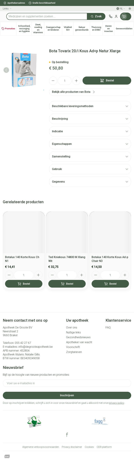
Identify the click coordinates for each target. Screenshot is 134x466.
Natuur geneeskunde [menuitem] (82, 28)
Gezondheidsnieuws (78, 337)
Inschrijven (67, 395)
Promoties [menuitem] (10, 28)
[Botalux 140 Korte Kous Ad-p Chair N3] (110, 232)
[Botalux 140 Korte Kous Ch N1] (23, 232)
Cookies (89, 447)
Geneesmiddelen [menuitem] (125, 29)
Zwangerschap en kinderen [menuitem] (54, 28)
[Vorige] (6, 70)
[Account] (116, 16)
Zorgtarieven (74, 352)
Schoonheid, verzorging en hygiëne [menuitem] (25, 28)
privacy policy (116, 403)
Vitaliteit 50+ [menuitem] (69, 28)
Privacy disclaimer (72, 447)
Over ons (71, 327)
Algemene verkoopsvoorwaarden (40, 447)
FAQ (108, 327)
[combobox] (46, 16)
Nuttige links (73, 332)
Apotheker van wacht (79, 342)
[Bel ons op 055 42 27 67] (110, 16)
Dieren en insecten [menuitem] (109, 28)
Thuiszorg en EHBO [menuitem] (97, 28)
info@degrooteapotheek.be (35, 346)
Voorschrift (73, 347)
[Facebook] (67, 434)
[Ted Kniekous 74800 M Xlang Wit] (67, 232)
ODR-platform (104, 447)
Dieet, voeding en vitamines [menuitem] (38, 28)
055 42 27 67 (23, 343)
